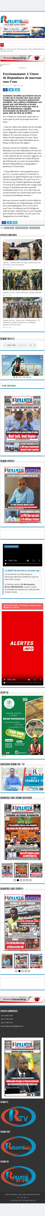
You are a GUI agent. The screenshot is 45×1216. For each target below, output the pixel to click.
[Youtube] (25, 1197)
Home (4, 49)
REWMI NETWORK (33, 1194)
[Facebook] (20, 1197)
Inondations (35, 228)
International (11, 49)
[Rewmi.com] (15, 20)
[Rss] (18, 1197)
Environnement (22, 228)
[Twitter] (22, 1197)
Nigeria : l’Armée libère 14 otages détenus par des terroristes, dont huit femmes (22, 263)
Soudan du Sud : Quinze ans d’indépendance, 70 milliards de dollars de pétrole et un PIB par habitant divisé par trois (21, 322)
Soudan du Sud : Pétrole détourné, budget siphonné (22, 292)
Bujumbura (9, 228)
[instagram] (27, 1197)
